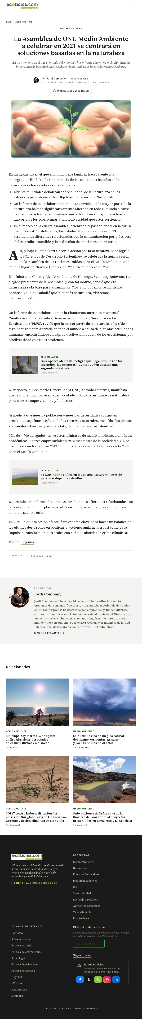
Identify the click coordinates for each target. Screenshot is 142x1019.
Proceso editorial (79, 78)
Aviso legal (18, 958)
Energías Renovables (86, 874)
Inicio (8, 22)
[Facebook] (80, 979)
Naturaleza (80, 868)
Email (49, 555)
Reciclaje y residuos (85, 899)
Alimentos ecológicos (86, 906)
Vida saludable (82, 912)
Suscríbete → (89, 944)
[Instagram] (107, 979)
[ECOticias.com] (22, 6)
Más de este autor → (49, 633)
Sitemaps (17, 996)
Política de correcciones (26, 952)
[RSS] (98, 979)
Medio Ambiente (23, 22)
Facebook (37, 555)
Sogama (27, 542)
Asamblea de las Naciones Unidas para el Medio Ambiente (74, 261)
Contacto (17, 933)
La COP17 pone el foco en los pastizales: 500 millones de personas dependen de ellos (81, 476)
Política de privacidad (25, 964)
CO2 (75, 887)
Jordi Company (56, 78)
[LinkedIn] (116, 979)
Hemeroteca (19, 989)
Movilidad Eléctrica (85, 881)
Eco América (81, 918)
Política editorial (21, 945)
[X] (89, 979)
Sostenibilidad (82, 893)
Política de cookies (23, 971)
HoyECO (16, 977)
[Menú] (130, 5)
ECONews (17, 983)
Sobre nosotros (20, 939)
